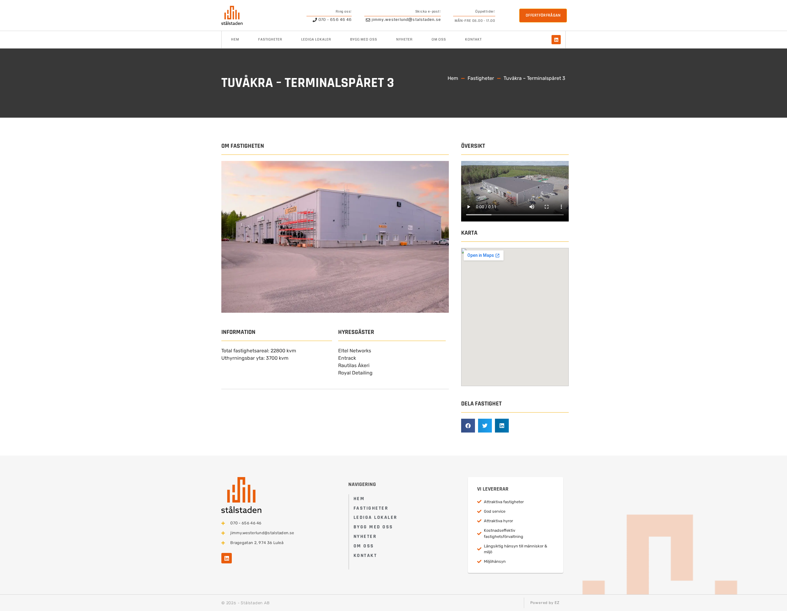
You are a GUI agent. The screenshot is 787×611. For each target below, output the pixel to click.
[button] (468, 426)
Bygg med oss (363, 39)
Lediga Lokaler (316, 39)
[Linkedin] (556, 39)
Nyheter (404, 39)
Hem (235, 39)
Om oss (439, 39)
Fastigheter (270, 39)
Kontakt (473, 39)
